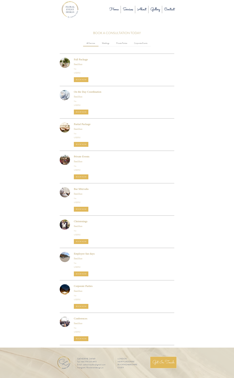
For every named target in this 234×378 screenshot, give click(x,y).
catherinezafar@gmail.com (94, 364)
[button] (81, 79)
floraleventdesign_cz (95, 367)
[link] (91, 43)
